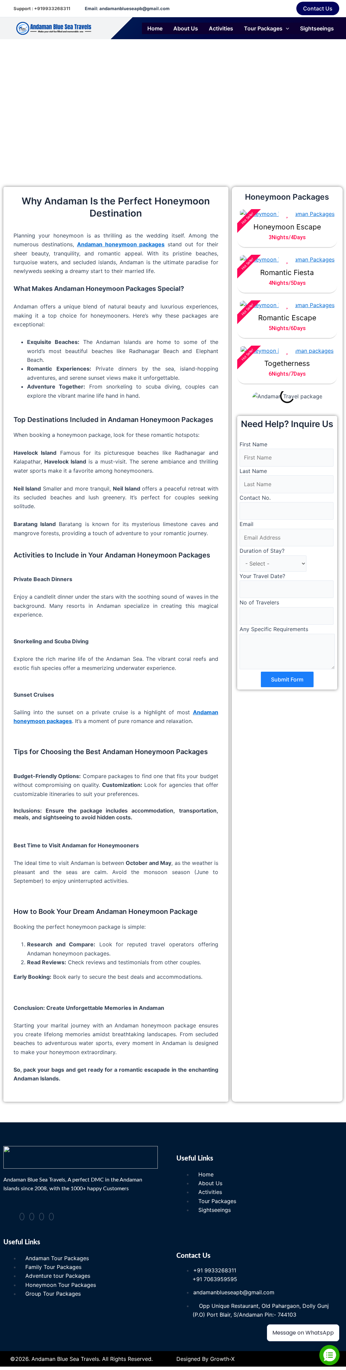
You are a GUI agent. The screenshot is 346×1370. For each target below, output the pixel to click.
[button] (317, 8)
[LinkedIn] (51, 1216)
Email (246, 524)
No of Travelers (259, 602)
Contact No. (255, 497)
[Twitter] (41, 1216)
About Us (185, 28)
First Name (253, 444)
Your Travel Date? (262, 576)
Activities (221, 28)
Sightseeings (317, 28)
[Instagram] (31, 1216)
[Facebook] (22, 1216)
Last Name (253, 471)
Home (155, 28)
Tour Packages (263, 28)
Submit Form (287, 679)
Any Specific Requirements (274, 629)
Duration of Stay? (262, 550)
